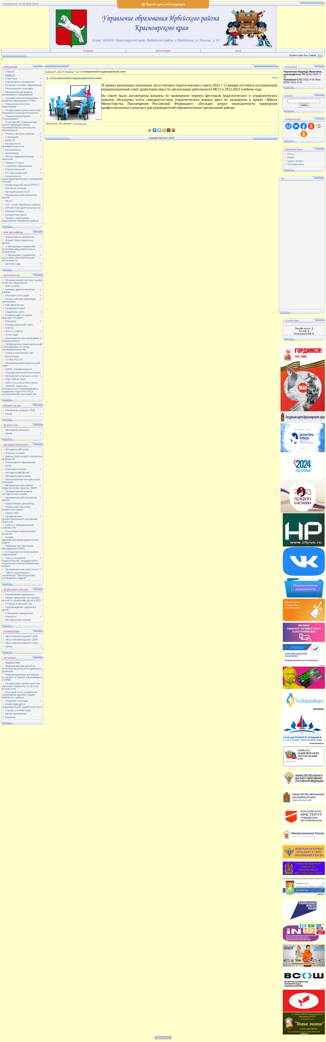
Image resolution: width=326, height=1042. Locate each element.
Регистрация (163, 51)
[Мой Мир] (168, 130)
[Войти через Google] (318, 126)
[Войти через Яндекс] (311, 126)
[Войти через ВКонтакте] (296, 126)
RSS (320, 55)
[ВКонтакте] (154, 130)
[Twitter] (159, 130)
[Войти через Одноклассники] (303, 134)
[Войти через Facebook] (303, 126)
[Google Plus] (173, 130)
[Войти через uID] (288, 126)
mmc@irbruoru (79, 124)
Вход (238, 51)
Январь (69, 71)
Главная (88, 51)
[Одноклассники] (164, 130)
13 (77, 71)
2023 (59, 71)
